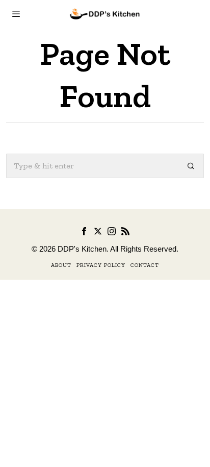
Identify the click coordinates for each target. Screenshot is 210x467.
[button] (191, 166)
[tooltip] (84, 231)
